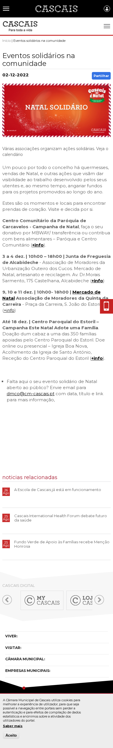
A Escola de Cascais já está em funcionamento (57, 489)
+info (38, 245)
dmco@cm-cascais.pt (30, 393)
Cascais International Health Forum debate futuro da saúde (60, 517)
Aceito (11, 735)
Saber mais (13, 726)
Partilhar (101, 76)
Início (6, 41)
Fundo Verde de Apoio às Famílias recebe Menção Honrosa (62, 544)
